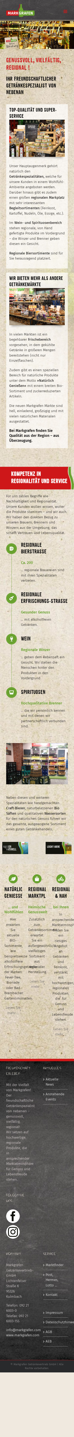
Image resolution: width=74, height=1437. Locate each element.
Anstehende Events (55, 1097)
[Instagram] (13, 1232)
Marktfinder (55, 1265)
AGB (49, 1332)
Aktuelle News (52, 1082)
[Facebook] (13, 1216)
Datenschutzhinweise (56, 1322)
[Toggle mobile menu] (66, 11)
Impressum (54, 1313)
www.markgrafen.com (22, 1335)
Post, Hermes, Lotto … (52, 1280)
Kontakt (52, 1295)
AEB (49, 1341)
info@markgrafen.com (23, 1330)
